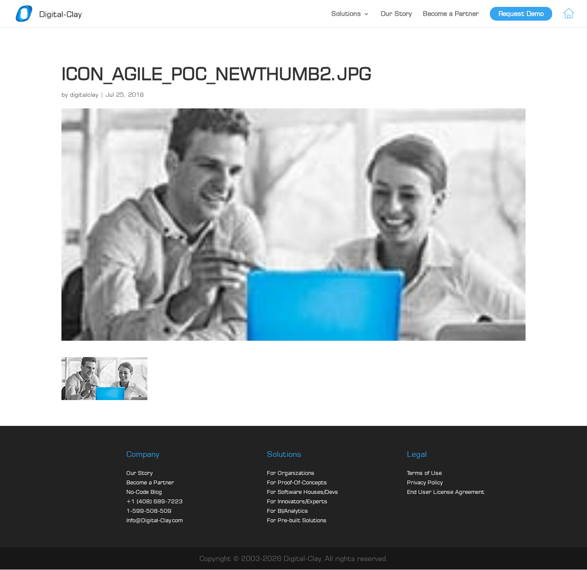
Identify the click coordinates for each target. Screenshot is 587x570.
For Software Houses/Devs (302, 491)
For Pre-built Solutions (297, 520)
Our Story (396, 13)
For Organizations (291, 472)
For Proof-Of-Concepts (297, 482)
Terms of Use (424, 472)
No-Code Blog (144, 491)
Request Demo (521, 13)
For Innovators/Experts (297, 501)
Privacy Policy (425, 482)
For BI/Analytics (287, 510)
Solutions (346, 13)
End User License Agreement (445, 491)
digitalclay (84, 94)
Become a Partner (451, 13)
